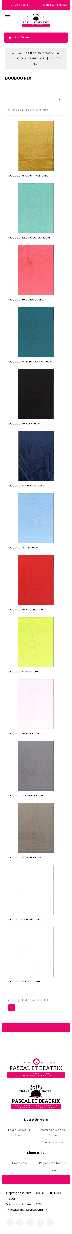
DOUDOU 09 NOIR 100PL (24, 423)
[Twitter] (30, 1222)
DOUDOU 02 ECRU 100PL (24, 919)
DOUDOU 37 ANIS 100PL (24, 671)
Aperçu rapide (36, 146)
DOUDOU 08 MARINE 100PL (26, 485)
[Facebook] (9, 1222)
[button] (7, 17)
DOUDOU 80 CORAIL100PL (25, 299)
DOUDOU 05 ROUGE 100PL (26, 609)
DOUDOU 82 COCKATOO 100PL (29, 237)
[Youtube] (40, 1222)
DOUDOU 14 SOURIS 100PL (25, 795)
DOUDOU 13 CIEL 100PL (23, 547)
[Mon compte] (58, 20)
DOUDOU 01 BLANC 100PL (25, 981)
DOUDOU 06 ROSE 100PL (24, 733)
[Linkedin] (50, 1222)
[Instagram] (19, 1222)
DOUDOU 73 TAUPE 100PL (25, 857)
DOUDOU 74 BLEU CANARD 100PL (30, 361)
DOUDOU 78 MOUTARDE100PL (28, 175)
